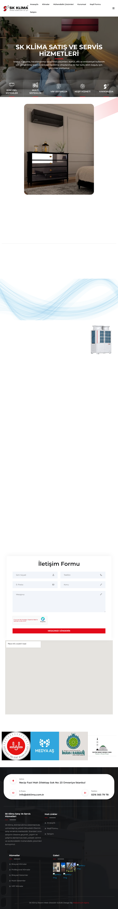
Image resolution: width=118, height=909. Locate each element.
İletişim (33, 12)
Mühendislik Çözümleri (63, 4)
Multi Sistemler (18, 881)
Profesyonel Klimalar (21, 870)
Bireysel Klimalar (19, 864)
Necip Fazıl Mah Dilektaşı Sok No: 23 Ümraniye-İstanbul (52, 782)
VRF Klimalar (17, 886)
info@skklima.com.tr (31, 794)
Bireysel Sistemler (20, 875)
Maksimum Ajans (81, 903)
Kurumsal (81, 4)
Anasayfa (34, 4)
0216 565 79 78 (100, 794)
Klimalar (45, 4)
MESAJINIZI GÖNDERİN (59, 631)
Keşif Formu (95, 4)
